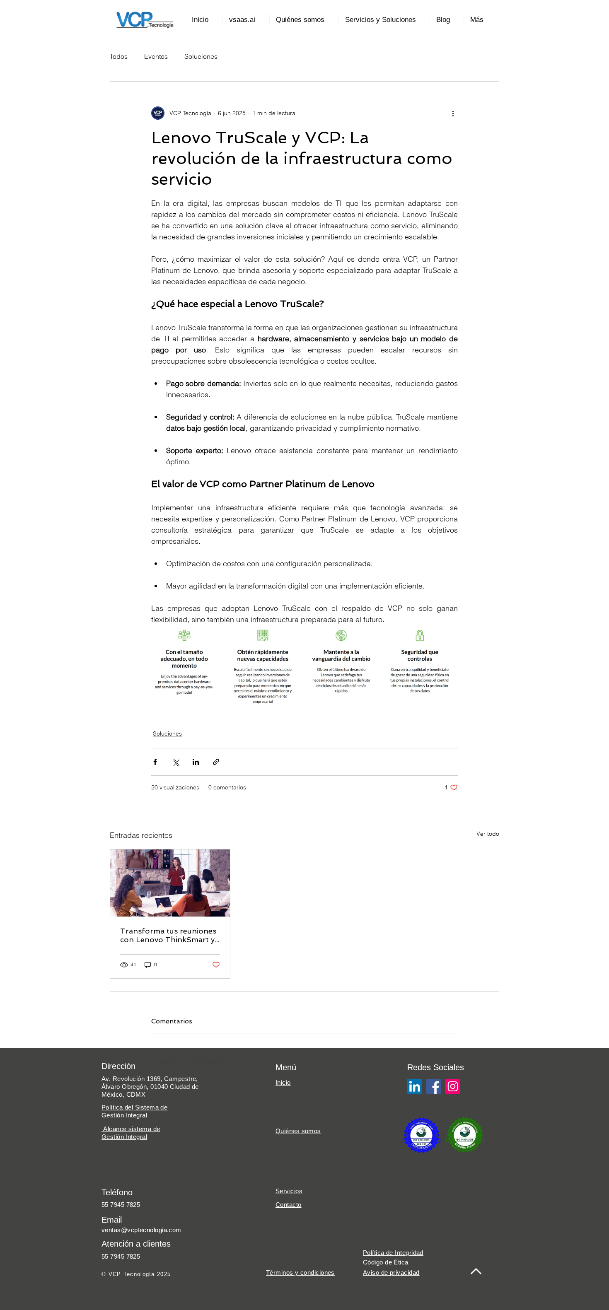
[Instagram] (452, 1086)
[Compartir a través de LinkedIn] (196, 762)
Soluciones (201, 56)
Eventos (156, 56)
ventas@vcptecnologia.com (141, 1229)
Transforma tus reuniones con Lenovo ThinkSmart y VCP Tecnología (168, 935)
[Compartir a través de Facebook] (155, 762)
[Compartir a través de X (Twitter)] (175, 762)
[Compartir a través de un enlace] (216, 762)
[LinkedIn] (414, 1086)
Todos (119, 56)
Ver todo (487, 833)
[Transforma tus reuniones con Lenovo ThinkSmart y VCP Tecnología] (170, 883)
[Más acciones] (453, 113)
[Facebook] (433, 1086)
